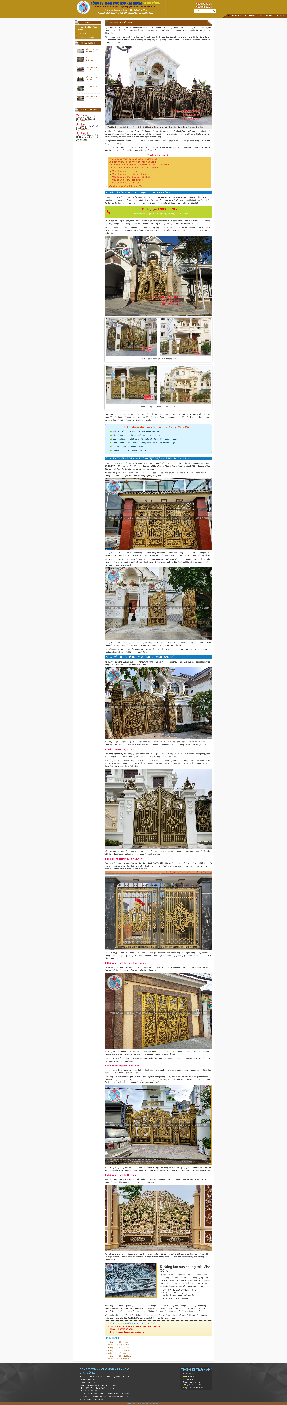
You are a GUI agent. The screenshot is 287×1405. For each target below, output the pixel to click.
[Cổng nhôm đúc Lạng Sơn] (80, 79)
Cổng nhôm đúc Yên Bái (118, 1350)
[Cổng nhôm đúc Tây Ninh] (80, 88)
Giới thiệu (235, 16)
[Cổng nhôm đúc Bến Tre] (80, 69)
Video (276, 16)
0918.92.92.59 (105, 1396)
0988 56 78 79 (204, 3)
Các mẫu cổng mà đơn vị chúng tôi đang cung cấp (133, 167)
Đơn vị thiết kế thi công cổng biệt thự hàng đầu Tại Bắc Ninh (138, 164)
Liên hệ (282, 16)
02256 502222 (83, 141)
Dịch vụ (252, 16)
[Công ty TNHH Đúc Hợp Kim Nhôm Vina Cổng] (120, 7)
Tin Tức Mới (83, 34)
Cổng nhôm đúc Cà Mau (118, 1353)
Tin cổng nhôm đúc (86, 37)
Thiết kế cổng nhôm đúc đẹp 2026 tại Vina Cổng (132, 159)
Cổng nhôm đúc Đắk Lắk (118, 1359)
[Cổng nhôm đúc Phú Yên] (80, 98)
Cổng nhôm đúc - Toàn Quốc (87, 28)
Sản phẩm (244, 16)
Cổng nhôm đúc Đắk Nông (119, 1356)
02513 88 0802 (84, 121)
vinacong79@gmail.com (95, 1399)
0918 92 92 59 (204, 6)
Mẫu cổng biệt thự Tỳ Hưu (125, 171)
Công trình (268, 16)
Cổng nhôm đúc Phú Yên (118, 1345)
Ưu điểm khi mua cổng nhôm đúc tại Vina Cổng (132, 161)
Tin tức (259, 16)
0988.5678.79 (117, 1396)
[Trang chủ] (228, 16)
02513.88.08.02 (95, 1391)
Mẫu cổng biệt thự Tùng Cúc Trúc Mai (131, 177)
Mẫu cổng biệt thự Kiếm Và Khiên (129, 174)
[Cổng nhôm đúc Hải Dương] (80, 60)
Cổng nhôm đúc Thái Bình (119, 1347)
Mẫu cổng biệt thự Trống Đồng (127, 179)
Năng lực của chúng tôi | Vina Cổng (126, 186)
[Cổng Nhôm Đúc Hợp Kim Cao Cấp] (80, 50)
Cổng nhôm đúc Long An (118, 1342)
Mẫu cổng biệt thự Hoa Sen (125, 182)
